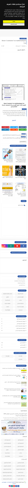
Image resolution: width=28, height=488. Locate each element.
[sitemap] (18, 486)
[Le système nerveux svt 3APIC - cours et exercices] (7, 171)
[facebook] (23, 246)
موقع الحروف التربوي (21, 278)
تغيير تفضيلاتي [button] (14, 24)
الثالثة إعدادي (23, 38)
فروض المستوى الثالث (20, 321)
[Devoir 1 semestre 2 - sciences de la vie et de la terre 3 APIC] (7, 188)
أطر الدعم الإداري (21, 462)
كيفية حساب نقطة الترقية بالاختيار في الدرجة (16, 115)
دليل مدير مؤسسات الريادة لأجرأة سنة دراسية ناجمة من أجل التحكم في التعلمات (13, 112)
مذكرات (7, 306)
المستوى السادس (7, 446)
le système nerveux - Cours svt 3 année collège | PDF (20, 177)
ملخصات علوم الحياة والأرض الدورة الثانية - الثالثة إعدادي (21, 194)
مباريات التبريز (20, 479)
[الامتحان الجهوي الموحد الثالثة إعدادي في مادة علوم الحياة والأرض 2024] (20, 154)
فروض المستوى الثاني (21, 323)
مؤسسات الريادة (20, 306)
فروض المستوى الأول (21, 319)
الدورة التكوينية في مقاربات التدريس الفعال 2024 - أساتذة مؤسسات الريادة (15, 414)
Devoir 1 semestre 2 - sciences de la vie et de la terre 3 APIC (8, 194)
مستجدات (20, 310)
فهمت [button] (13, 21)
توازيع (7, 297)
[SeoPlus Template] (25, 482)
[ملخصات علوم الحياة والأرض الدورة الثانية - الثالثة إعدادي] (20, 188)
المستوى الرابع (21, 446)
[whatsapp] (11, 246)
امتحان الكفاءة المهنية (7, 293)
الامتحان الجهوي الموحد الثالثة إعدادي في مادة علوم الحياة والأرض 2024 (21, 160)
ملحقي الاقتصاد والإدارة (7, 479)
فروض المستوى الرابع (21, 328)
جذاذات (20, 300)
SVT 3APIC (20, 359)
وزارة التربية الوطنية (21, 283)
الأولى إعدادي (22, 345)
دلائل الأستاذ (7, 300)
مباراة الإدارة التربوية (7, 469)
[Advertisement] (14, 68)
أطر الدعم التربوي (7, 462)
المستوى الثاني (21, 443)
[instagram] (4, 246)
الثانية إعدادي (22, 347)
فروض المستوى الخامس (20, 326)
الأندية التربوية (20, 293)
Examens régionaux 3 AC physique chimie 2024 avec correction (8, 160)
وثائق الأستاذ (7, 310)
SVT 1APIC (20, 356)
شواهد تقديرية (7, 303)
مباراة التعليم (20, 472)
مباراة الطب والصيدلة (21, 475)
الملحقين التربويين (7, 466)
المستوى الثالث (7, 440)
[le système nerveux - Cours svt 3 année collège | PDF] (20, 171)
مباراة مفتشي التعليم (7, 475)
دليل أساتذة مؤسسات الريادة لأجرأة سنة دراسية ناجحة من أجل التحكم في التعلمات (13, 110)
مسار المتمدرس (22, 285)
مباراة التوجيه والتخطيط (7, 472)
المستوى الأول (20, 440)
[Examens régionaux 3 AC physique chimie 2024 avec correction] (7, 154)
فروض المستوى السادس (20, 330)
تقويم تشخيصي (20, 297)
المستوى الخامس (7, 443)
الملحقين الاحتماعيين (21, 466)
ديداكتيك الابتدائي (20, 303)
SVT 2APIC (7, 356)
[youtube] (17, 246)
